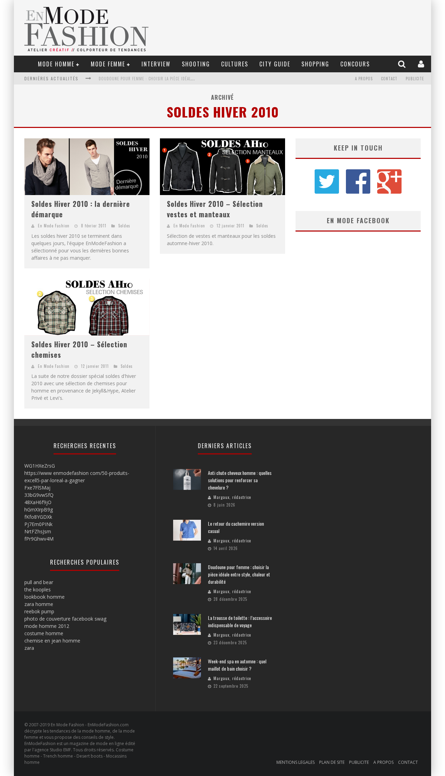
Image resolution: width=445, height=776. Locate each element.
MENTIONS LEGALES (295, 762)
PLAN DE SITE (332, 762)
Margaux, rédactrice (232, 497)
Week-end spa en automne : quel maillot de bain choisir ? (237, 664)
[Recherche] (402, 64)
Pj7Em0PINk (38, 524)
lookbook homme (44, 596)
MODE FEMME (108, 64)
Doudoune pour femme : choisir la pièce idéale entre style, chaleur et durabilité (239, 574)
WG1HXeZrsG (39, 465)
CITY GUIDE (274, 64)
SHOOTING (196, 64)
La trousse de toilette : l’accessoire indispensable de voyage (161, 78)
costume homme (43, 633)
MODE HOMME (56, 64)
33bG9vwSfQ (39, 495)
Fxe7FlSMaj (37, 487)
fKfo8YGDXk (38, 517)
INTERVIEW (156, 64)
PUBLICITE (415, 78)
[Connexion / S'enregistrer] (422, 64)
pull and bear (38, 582)
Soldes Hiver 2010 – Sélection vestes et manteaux (215, 209)
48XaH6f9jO (37, 502)
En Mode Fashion (54, 225)
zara (29, 648)
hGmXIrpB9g (38, 509)
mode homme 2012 (46, 626)
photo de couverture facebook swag (65, 618)
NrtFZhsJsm (37, 531)
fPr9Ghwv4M (39, 538)
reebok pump (39, 611)
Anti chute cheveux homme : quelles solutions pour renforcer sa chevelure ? (240, 480)
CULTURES (234, 64)
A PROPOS (364, 78)
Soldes (124, 225)
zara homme (38, 604)
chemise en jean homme (52, 640)
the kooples (37, 589)
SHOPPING (315, 64)
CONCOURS (355, 64)
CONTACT (389, 78)
